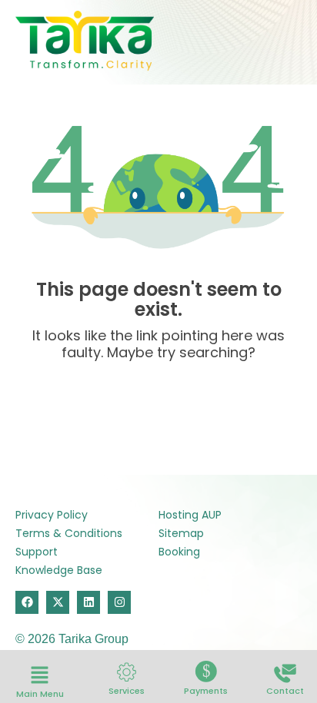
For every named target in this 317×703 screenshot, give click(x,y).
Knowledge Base (58, 570)
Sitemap (181, 533)
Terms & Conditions (68, 533)
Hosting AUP (190, 514)
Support (36, 551)
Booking (179, 551)
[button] (39, 676)
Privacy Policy (51, 514)
